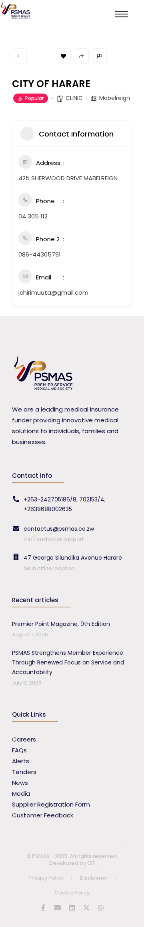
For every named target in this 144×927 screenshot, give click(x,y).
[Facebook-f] (43, 908)
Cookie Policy (72, 893)
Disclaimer (94, 878)
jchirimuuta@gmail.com (53, 292)
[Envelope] (57, 908)
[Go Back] (19, 55)
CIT (91, 863)
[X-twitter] (86, 908)
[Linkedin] (72, 908)
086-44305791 (39, 254)
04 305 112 (33, 216)
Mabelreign (114, 98)
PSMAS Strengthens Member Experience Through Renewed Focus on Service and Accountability (68, 662)
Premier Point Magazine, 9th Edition (61, 624)
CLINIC (74, 98)
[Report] (99, 55)
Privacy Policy (46, 878)
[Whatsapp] (101, 908)
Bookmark (63, 55)
